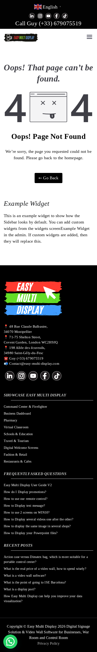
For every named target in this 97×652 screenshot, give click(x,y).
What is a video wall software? (25, 575)
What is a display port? (19, 589)
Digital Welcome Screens (21, 448)
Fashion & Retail (15, 454)
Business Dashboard (17, 413)
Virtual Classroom (16, 427)
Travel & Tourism (16, 441)
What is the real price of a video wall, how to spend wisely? (45, 568)
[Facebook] (57, 15)
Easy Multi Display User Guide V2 (28, 485)
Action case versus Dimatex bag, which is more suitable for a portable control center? (46, 559)
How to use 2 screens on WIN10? (26, 512)
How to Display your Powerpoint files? (31, 533)
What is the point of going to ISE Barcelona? (35, 582)
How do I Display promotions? (25, 492)
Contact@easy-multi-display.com (34, 363)
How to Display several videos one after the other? (38, 519)
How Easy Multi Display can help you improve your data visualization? (43, 598)
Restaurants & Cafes (17, 461)
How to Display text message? (24, 505)
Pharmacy (10, 420)
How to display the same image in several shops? (37, 526)
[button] (10, 642)
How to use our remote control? (25, 499)
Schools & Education (18, 434)
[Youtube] (48, 15)
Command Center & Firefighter (25, 406)
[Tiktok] (65, 15)
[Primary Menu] (89, 37)
